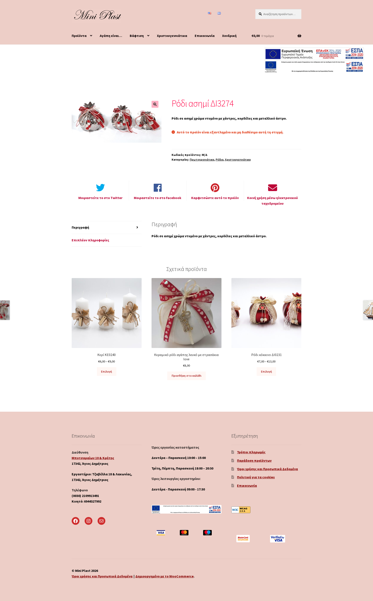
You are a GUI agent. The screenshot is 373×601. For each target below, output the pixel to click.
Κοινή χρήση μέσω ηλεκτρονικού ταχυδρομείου (272, 201)
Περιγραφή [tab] (80, 227)
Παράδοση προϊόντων (254, 460)
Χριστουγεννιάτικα (172, 35)
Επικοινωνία (205, 35)
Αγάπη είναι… (111, 35)
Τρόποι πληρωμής (251, 452)
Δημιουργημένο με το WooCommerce (164, 576)
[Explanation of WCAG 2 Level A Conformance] (266, 509)
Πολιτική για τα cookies (256, 477)
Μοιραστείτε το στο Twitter (100, 198)
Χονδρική (229, 35)
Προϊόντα (79, 35)
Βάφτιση (137, 35)
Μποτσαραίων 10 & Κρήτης (93, 458)
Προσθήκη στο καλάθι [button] (186, 376)
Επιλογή (106, 371)
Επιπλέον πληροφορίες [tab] (90, 240)
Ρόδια (219, 159)
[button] (155, 104)
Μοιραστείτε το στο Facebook (157, 198)
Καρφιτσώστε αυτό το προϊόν (215, 198)
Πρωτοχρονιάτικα (202, 159)
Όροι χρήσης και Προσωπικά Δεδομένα (267, 469)
